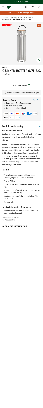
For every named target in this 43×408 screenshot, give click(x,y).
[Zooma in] (38, 60)
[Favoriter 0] (32, 7)
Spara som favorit (20, 85)
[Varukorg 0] (39, 7)
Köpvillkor (36, 100)
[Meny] (3, 7)
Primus (4, 67)
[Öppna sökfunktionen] (26, 7)
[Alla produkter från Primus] (7, 25)
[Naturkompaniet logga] (9, 7)
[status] (21, 61)
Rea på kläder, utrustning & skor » (21, 13)
